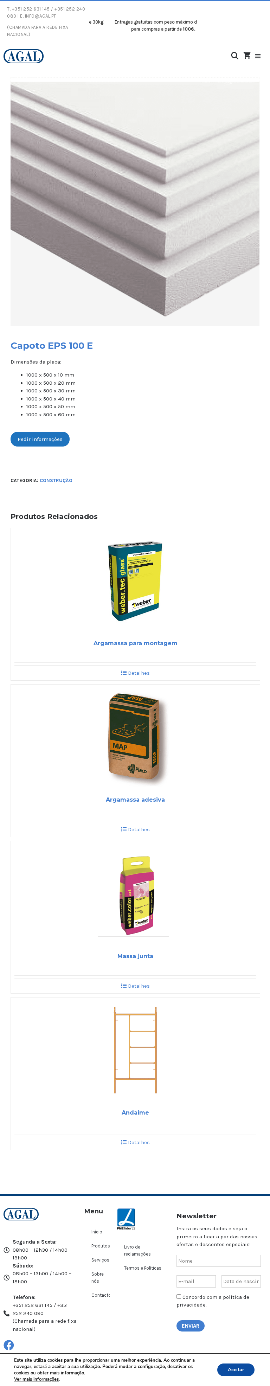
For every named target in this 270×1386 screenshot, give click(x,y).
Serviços (100, 1260)
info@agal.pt (40, 16)
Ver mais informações (36, 1379)
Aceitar (236, 1369)
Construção (56, 480)
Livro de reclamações (137, 1250)
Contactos (100, 1295)
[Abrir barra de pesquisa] (234, 56)
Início (96, 1231)
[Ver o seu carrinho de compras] (247, 56)
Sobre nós (97, 1277)
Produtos (100, 1246)
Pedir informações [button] (40, 439)
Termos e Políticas (142, 1268)
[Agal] (24, 56)
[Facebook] (9, 1345)
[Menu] (261, 56)
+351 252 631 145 (31, 9)
